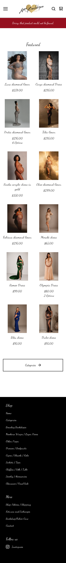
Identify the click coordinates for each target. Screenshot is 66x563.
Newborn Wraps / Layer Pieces (22, 434)
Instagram (17, 546)
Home (8, 413)
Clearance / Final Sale (17, 483)
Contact (10, 525)
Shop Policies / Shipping (18, 504)
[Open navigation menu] (5, 8)
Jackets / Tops (13, 462)
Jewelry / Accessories (16, 476)
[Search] (53, 8)
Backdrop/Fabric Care (17, 518)
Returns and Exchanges (18, 511)
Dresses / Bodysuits (16, 448)
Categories (30, 365)
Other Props (12, 441)
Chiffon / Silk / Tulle (16, 469)
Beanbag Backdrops (16, 427)
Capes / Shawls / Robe (17, 455)
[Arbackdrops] (31, 8)
